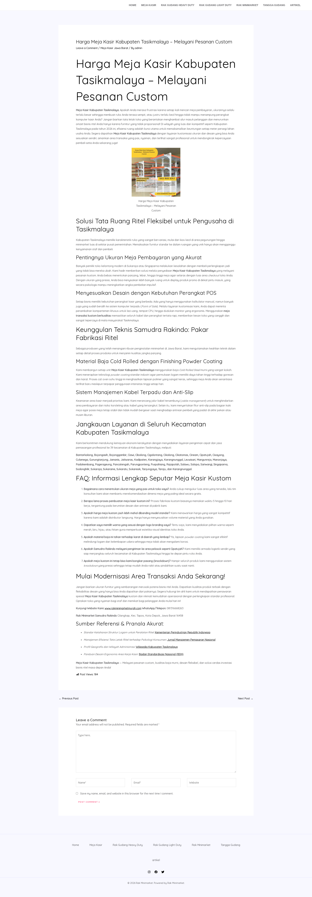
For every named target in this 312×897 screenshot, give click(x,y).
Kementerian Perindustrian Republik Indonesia (182, 632)
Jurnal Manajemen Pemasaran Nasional (191, 639)
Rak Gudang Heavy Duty (177, 5)
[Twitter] (162, 871)
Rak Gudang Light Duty (215, 5)
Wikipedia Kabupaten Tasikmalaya (157, 646)
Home (132, 5)
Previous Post (69, 698)
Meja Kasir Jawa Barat (114, 48)
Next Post (245, 698)
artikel (295, 5)
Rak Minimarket (247, 5)
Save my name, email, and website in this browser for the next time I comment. (126, 793)
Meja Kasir (148, 5)
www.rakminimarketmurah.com (123, 608)
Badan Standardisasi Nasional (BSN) (161, 654)
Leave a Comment (87, 48)
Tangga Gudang (274, 5)
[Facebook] (156, 871)
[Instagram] (149, 871)
